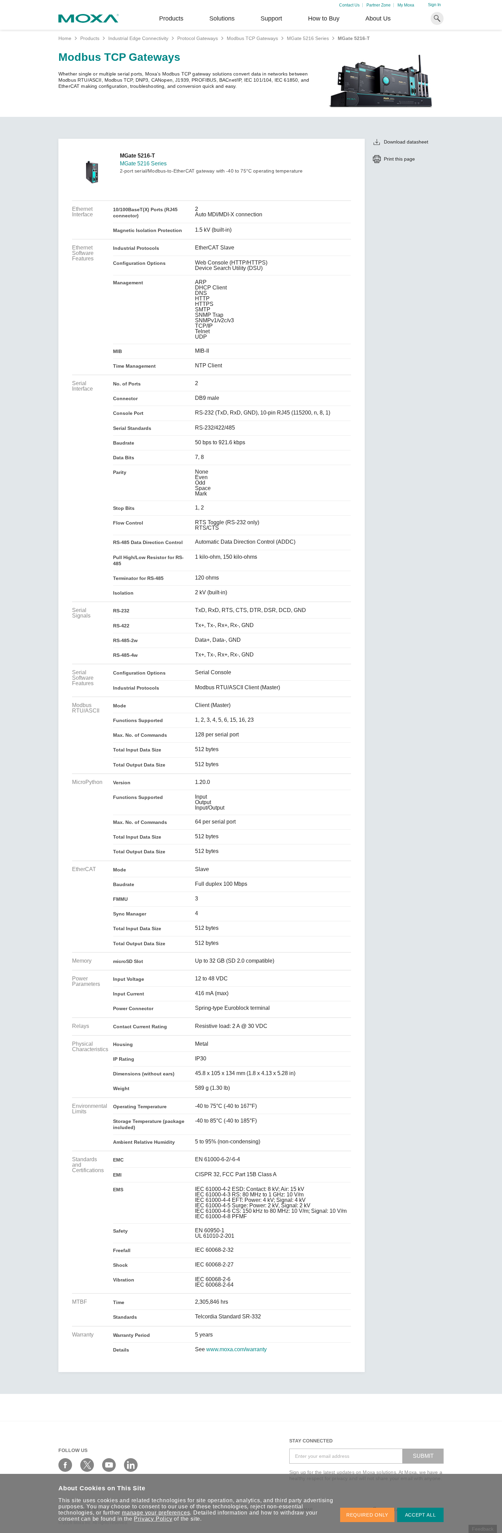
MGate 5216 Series (308, 38)
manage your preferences (156, 1513)
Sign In (434, 5)
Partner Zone (378, 5)
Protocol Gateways (197, 38)
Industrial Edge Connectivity (138, 38)
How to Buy (323, 18)
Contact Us (349, 5)
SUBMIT (423, 1456)
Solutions (222, 18)
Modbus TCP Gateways (252, 38)
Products (89, 38)
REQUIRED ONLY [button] (367, 1515)
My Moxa (406, 5)
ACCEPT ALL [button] (420, 1515)
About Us (378, 18)
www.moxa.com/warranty (236, 1349)
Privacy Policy (153, 1519)
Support (271, 18)
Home (64, 38)
